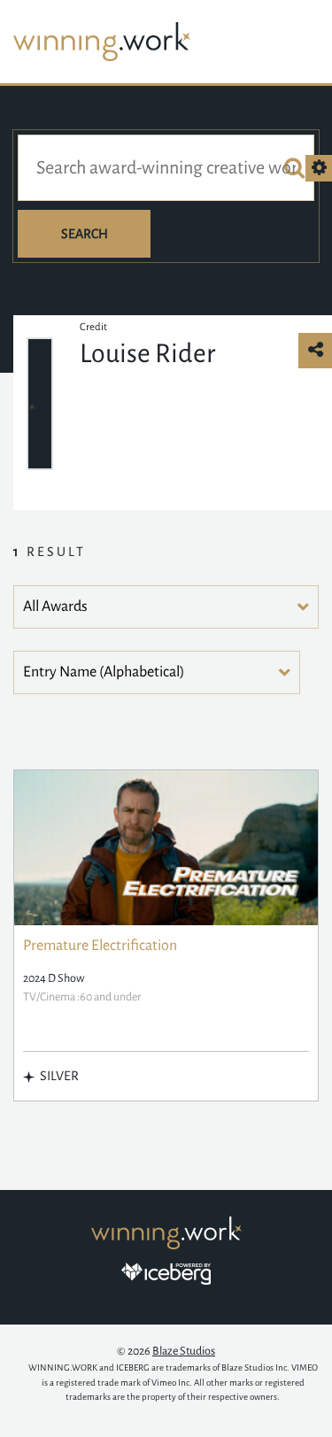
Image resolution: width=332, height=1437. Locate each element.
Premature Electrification (100, 946)
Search (84, 234)
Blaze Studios (183, 1351)
